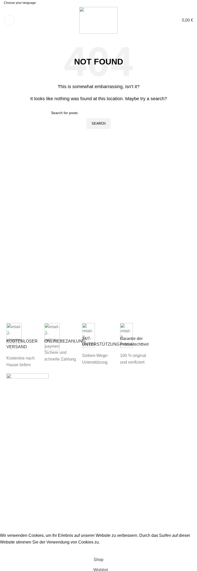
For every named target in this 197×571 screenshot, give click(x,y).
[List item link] (27, 465)
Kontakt (108, 441)
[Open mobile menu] (9, 20)
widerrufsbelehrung (118, 400)
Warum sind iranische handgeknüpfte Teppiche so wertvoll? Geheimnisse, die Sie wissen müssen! (76, 443)
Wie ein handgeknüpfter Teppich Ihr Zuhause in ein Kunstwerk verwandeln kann (76, 400)
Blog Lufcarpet (162, 403)
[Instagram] (168, 417)
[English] (99, 2)
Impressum (111, 388)
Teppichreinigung (164, 390)
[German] (105, 2)
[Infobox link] (22, 345)
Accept (10, 550)
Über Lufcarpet (114, 430)
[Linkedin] (182, 417)
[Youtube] (155, 417)
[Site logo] (98, 20)
